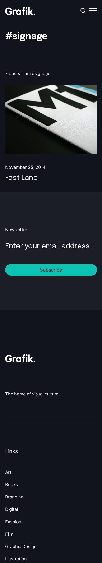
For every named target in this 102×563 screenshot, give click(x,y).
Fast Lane (21, 178)
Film (9, 534)
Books (11, 484)
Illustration (16, 558)
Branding (14, 496)
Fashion (13, 521)
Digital (11, 509)
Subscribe (51, 270)
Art (8, 472)
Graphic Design (21, 546)
